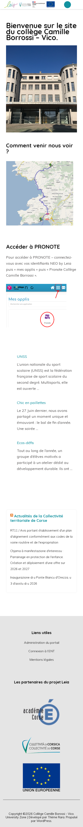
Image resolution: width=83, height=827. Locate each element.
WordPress (43, 821)
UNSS (22, 356)
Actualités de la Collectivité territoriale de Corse (36, 518)
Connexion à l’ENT (41, 651)
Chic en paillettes (31, 402)
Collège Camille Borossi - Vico (53, 814)
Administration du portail (41, 642)
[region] (41, 744)
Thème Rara (56, 817)
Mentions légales (41, 660)
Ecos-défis (25, 442)
